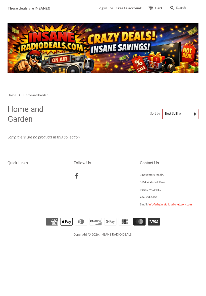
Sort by (155, 114)
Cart (159, 8)
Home (12, 95)
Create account (129, 8)
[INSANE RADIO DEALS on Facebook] (76, 177)
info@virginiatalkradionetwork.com (170, 204)
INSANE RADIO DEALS (115, 234)
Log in (102, 8)
